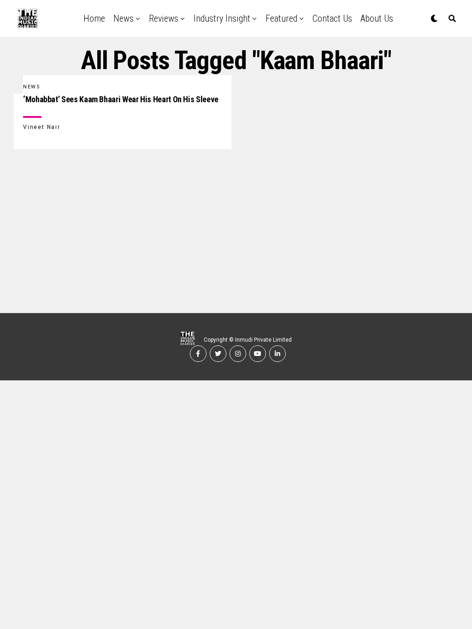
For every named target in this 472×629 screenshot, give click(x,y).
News (123, 18)
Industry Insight (222, 18)
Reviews (163, 18)
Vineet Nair (41, 127)
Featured (281, 18)
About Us (376, 18)
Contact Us (332, 18)
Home (94, 18)
